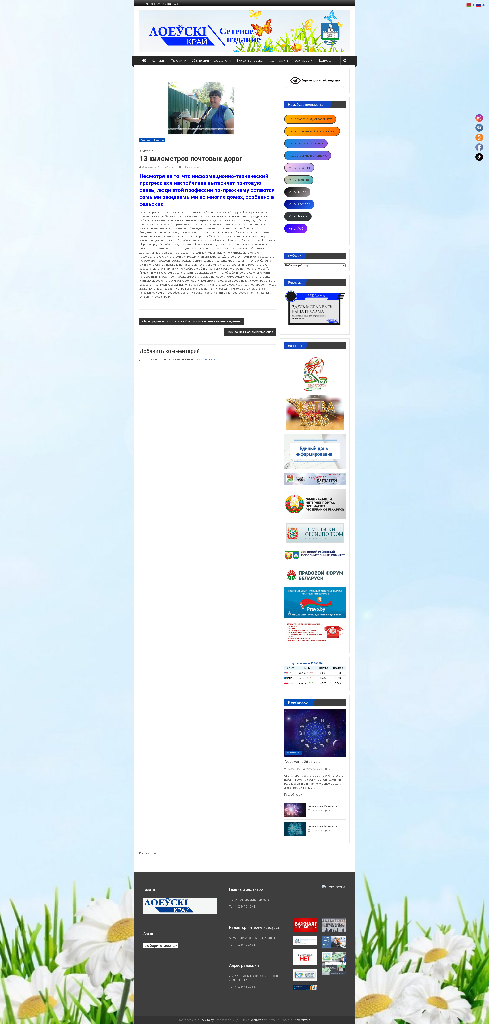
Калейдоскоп (293, 752)
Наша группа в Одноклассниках (310, 119)
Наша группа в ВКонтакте (306, 143)
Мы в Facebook (299, 204)
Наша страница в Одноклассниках (312, 131)
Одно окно (178, 60)
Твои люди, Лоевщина (152, 140)
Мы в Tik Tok (297, 192)
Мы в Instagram (299, 168)
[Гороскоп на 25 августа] (295, 809)
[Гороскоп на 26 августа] (315, 732)
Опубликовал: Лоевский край (157, 167)
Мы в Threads (298, 216)
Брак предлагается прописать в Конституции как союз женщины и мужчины (192, 321)
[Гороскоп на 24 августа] (295, 829)
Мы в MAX (296, 228)
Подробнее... (292, 794)
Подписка (324, 60)
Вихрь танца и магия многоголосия (249, 331)
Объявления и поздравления (212, 60)
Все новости (303, 60)
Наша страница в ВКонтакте (308, 155)
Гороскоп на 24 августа (322, 826)
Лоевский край (314, 769)
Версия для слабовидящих (320, 80)
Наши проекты (278, 60)
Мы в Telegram (299, 180)
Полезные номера (250, 60)
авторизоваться (207, 359)
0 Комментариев (191, 167)
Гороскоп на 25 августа (322, 806)
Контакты (158, 60)
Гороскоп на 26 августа (302, 762)
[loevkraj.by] (144, 60)
